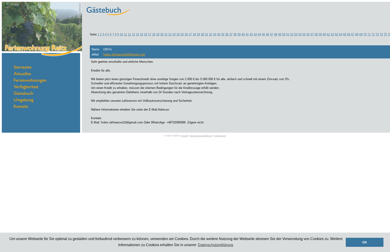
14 (137, 34)
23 (174, 34)
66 (348, 34)
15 (141, 34)
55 (304, 34)
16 (145, 34)
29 (198, 34)
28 (194, 34)
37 (230, 34)
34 (218, 34)
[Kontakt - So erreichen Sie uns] (21, 107)
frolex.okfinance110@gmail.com (124, 54)
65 (344, 34)
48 (275, 34)
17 (149, 34)
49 (279, 34)
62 (332, 34)
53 (295, 34)
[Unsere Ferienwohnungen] (30, 81)
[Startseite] (22, 67)
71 (369, 34)
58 (316, 34)
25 (182, 34)
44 (259, 34)
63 (336, 34)
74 (381, 34)
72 (373, 34)
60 (324, 34)
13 (133, 34)
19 (157, 34)
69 (360, 34)
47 (271, 34)
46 (267, 34)
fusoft (185, 135)
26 (186, 34)
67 (352, 34)
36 (226, 34)
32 (210, 34)
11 (125, 34)
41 (247, 34)
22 (170, 34)
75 (385, 34)
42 (251, 34)
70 (365, 34)
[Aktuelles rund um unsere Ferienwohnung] (22, 74)
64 (340, 34)
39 (239, 34)
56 (308, 34)
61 (328, 34)
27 (190, 34)
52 (291, 34)
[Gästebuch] (23, 93)
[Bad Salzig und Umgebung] (23, 101)
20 (161, 34)
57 (312, 34)
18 (153, 34)
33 (214, 34)
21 (165, 34)
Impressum (220, 135)
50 (283, 34)
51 (287, 34)
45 (263, 34)
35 (222, 34)
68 (356, 34)
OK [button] (364, 242)
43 (255, 34)
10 (121, 34)
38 (235, 34)
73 (377, 34)
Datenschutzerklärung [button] (215, 245)
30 (202, 34)
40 (243, 34)
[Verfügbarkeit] (26, 88)
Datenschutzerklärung (201, 135)
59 (320, 34)
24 (178, 34)
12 (129, 34)
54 (300, 34)
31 (206, 34)
